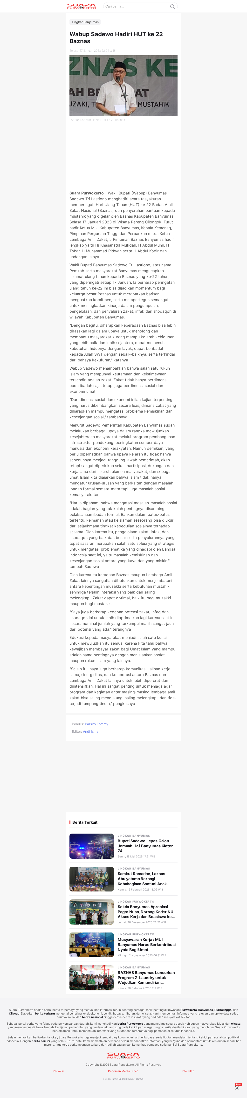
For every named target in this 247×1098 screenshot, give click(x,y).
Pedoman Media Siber (123, 1071)
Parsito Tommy (96, 724)
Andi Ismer (91, 731)
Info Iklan (188, 1071)
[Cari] (173, 6)
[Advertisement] (123, 156)
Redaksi (58, 1071)
